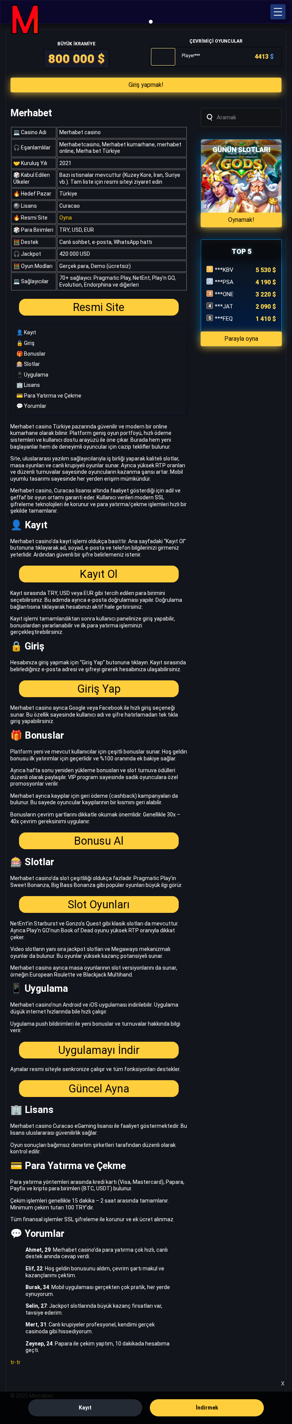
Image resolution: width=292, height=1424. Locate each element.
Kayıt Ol (98, 574)
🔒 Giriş (25, 343)
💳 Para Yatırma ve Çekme (48, 396)
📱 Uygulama (32, 375)
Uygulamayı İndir (99, 1050)
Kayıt (85, 1408)
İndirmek (207, 1408)
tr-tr (15, 1362)
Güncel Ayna (98, 1088)
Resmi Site (98, 307)
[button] (278, 11)
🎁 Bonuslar (31, 354)
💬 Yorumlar (31, 406)
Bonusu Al (99, 840)
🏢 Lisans (28, 385)
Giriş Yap (99, 688)
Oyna (65, 218)
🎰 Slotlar (28, 364)
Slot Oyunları (99, 904)
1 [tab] (151, 22)
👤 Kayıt (26, 332)
